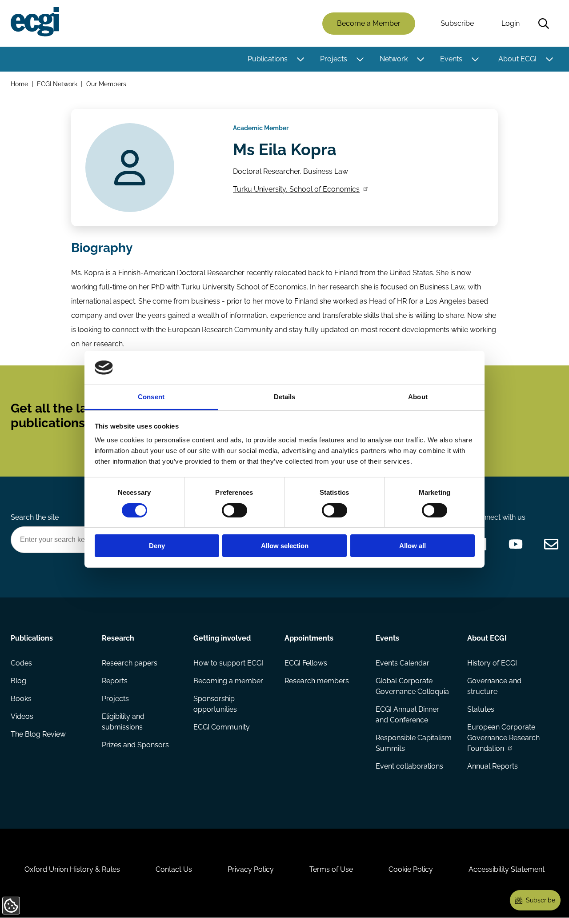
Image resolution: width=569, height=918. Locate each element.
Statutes (480, 709)
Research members (316, 681)
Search (544, 23)
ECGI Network (57, 84)
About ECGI (517, 59)
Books (21, 698)
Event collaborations (409, 766)
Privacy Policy (251, 869)
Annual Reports (492, 766)
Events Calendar (402, 663)
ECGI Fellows (305, 663)
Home (19, 84)
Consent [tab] (151, 397)
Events (451, 59)
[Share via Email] (551, 544)
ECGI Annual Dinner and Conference (407, 714)
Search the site (35, 517)
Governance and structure (494, 686)
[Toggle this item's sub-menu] (300, 59)
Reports (115, 681)
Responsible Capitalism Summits (414, 743)
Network (394, 59)
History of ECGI (492, 663)
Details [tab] (285, 397)
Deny (157, 545)
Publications (268, 59)
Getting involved (222, 638)
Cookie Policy (411, 869)
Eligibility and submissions (123, 721)
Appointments (308, 638)
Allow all (412, 545)
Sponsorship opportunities (215, 704)
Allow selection (285, 545)
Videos (22, 716)
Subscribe (457, 23)
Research (118, 638)
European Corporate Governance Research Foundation (503, 738)
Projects (333, 59)
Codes (21, 663)
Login (510, 23)
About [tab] (418, 397)
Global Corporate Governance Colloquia (412, 686)
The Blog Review (38, 734)
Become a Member (369, 23)
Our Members (106, 84)
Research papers (129, 663)
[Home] (35, 21)
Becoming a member (228, 681)
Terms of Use (331, 869)
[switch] (234, 510)
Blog (18, 681)
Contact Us (174, 869)
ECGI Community (221, 727)
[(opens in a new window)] (516, 544)
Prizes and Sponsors (135, 745)
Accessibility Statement (507, 869)
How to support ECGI (228, 663)
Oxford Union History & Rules (72, 869)
